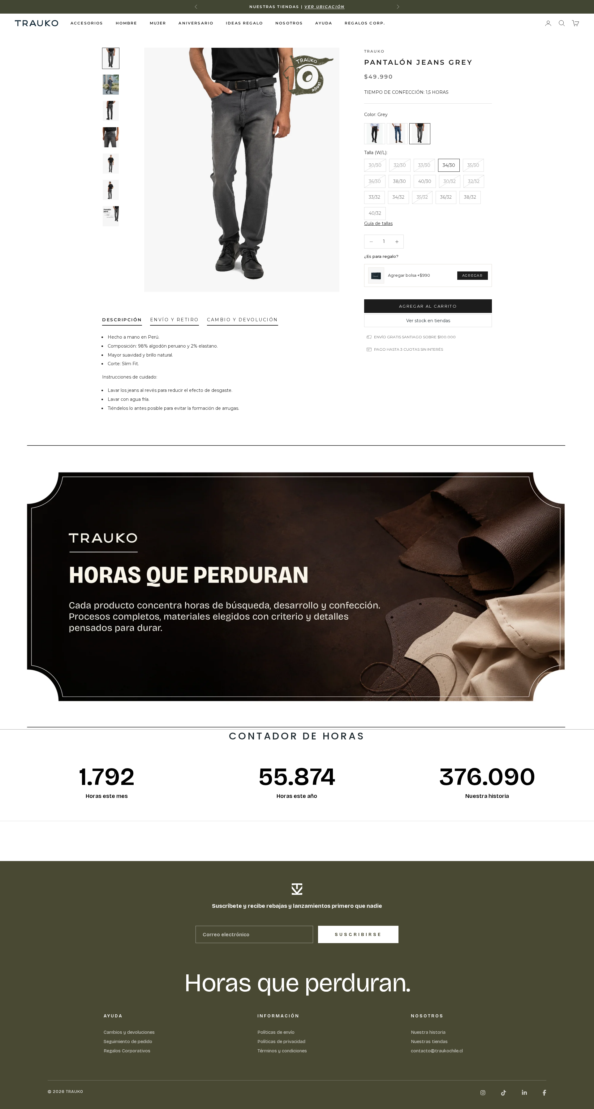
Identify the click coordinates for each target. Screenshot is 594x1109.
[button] (378, 223)
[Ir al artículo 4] (110, 137)
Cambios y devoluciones (129, 1032)
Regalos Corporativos (127, 1051)
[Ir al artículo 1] (110, 58)
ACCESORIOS (87, 23)
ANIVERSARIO (196, 23)
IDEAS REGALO (244, 23)
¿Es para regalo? (381, 256)
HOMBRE (126, 23)
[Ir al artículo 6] (110, 190)
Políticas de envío (276, 1032)
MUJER (158, 23)
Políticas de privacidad (281, 1041)
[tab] (122, 321)
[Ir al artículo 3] (110, 111)
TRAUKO (374, 51)
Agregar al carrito (428, 306)
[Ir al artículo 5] (110, 163)
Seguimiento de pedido (128, 1041)
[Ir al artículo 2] (110, 84)
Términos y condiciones (282, 1051)
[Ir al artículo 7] (110, 216)
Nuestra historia (428, 1032)
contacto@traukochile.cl (437, 1051)
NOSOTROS (289, 23)
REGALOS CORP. (365, 23)
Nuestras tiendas (429, 1041)
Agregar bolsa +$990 (409, 275)
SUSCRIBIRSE (358, 934)
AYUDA (323, 23)
